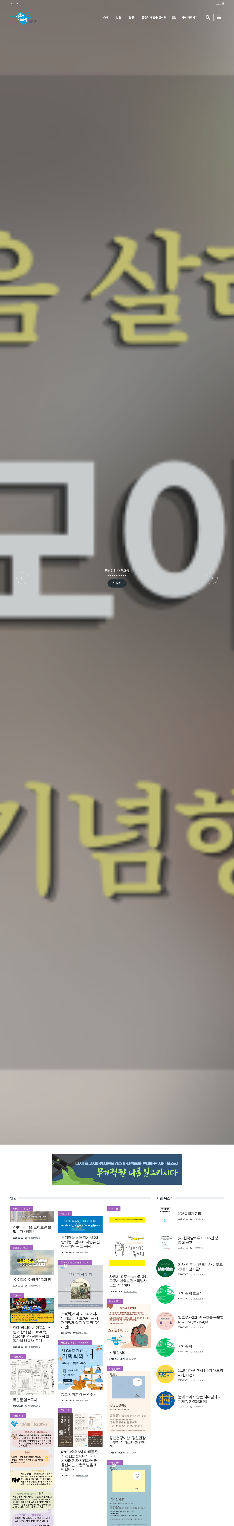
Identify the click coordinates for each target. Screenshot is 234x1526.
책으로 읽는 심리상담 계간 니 (75, 1262)
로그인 (220, 3)
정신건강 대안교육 (117, 570)
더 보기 (117, 583)
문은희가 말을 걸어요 (154, 17)
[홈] (23, 17)
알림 (119, 17)
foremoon (34, 1237)
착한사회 (17, 1295)
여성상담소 (18, 1356)
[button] (22, 578)
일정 (173, 17)
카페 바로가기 (190, 17)
